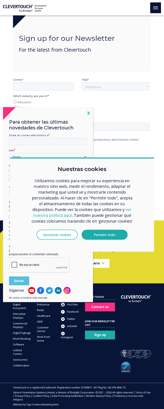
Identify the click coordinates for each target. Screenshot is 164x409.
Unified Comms (17, 352)
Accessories (20, 359)
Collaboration (21, 365)
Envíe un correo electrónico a (29, 135)
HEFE (40, 321)
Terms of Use (143, 392)
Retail (40, 310)
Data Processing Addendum (68, 396)
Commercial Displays (20, 325)
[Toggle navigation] (155, 7)
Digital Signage (22, 333)
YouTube (72, 304)
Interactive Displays (19, 315)
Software (18, 344)
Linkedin (71, 326)
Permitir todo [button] (104, 234)
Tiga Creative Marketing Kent (42, 404)
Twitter (70, 319)
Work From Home (43, 338)
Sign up (100, 335)
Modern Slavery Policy (98, 396)
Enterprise (43, 304)
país (11, 150)
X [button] (88, 113)
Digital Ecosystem (19, 306)
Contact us (100, 307)
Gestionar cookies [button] (57, 234)
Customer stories (43, 329)
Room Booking (21, 338)
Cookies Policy (41, 396)
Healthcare (43, 316)
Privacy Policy (22, 396)
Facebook (72, 311)
